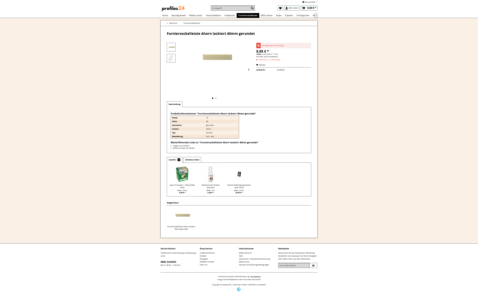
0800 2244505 (168, 262)
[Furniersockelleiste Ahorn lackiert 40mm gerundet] (181, 215)
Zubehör (174, 160)
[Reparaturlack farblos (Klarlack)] (211, 174)
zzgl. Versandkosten (271, 57)
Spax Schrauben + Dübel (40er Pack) (182, 186)
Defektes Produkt (207, 262)
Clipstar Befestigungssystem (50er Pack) (239, 186)
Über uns (204, 265)
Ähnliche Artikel (192, 160)
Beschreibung (174, 104)
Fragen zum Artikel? (180, 146)
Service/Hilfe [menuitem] (310, 2)
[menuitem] (233, 8)
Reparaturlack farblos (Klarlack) (211, 186)
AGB (240, 256)
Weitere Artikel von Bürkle (183, 148)
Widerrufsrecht (245, 253)
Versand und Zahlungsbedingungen (254, 265)
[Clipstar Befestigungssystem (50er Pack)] (239, 174)
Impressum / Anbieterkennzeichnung (254, 259)
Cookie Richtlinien (207, 253)
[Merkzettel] (280, 8)
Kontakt (203, 256)
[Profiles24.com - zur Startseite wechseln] (173, 9)
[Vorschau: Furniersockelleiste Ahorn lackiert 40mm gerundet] (171, 47)
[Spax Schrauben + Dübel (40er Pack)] (182, 174)
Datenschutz (244, 262)
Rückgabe (204, 259)
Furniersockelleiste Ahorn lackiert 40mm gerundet (181, 227)
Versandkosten (255, 276)
